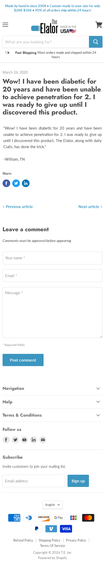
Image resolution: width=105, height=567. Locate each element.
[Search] (95, 42)
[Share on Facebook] (6, 183)
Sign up (78, 480)
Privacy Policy (76, 540)
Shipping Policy (49, 540)
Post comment (23, 359)
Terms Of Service (52, 546)
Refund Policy (23, 540)
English (50, 505)
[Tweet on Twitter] (16, 183)
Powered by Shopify (52, 558)
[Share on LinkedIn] (26, 183)
